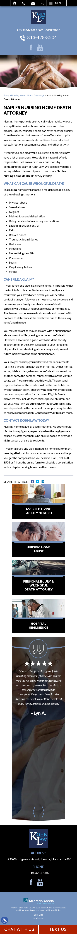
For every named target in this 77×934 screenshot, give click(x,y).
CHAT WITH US (19, 929)
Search (42, 3)
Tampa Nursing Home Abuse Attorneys (24, 95)
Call (23, 3)
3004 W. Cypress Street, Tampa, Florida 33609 (38, 859)
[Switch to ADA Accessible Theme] (4, 920)
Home (15, 3)
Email (33, 3)
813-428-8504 (42, 37)
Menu (58, 3)
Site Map (38, 914)
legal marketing (26, 910)
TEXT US (58, 929)
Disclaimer (38, 918)
